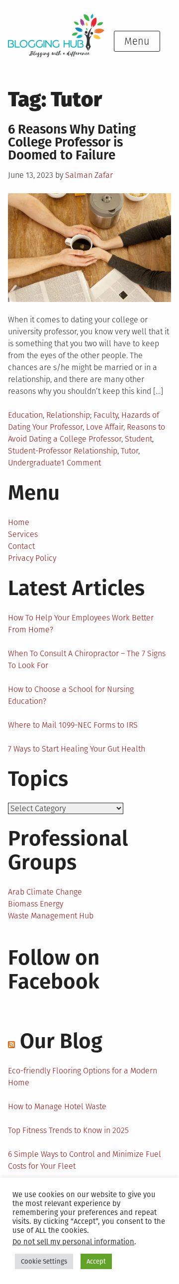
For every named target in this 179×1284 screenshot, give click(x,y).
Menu (137, 41)
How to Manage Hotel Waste (57, 1106)
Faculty (105, 415)
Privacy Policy (32, 558)
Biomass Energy (35, 903)
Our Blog (61, 1041)
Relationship (68, 415)
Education (25, 415)
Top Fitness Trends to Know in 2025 (68, 1130)
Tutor (129, 450)
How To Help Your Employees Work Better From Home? (81, 623)
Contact (21, 546)
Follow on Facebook (53, 969)
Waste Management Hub (50, 915)
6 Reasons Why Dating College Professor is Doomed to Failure (72, 142)
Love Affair (104, 427)
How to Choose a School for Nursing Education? (71, 695)
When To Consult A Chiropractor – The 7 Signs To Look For (87, 659)
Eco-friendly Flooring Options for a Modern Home (82, 1076)
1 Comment (81, 462)
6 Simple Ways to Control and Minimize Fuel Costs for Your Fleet (84, 1160)
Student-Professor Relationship (62, 450)
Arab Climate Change (45, 892)
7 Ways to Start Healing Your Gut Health (76, 749)
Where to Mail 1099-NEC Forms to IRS (73, 725)
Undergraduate (34, 462)
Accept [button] (96, 1261)
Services (23, 534)
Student (138, 439)
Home (18, 522)
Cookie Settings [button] (44, 1261)
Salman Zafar (89, 175)
